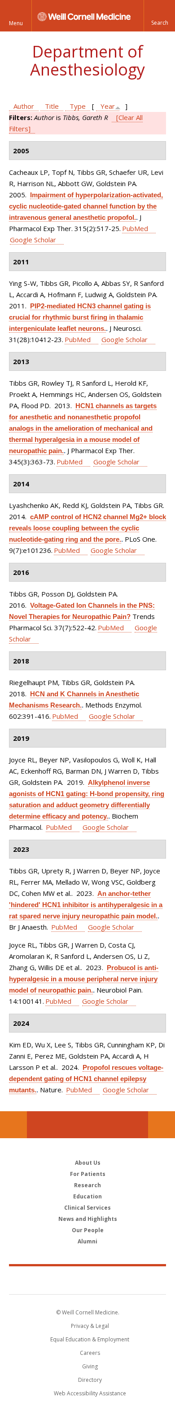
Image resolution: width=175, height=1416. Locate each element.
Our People (88, 1230)
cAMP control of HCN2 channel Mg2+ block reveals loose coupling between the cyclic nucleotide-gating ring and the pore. (87, 528)
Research (87, 1185)
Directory (90, 1380)
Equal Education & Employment (89, 1339)
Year (108, 106)
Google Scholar (33, 239)
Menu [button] (16, 23)
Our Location (13, 1124)
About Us (88, 1163)
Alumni (87, 1241)
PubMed (135, 228)
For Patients (87, 1174)
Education (87, 1196)
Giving (90, 1366)
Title (52, 106)
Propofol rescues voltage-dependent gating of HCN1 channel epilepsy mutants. (86, 1079)
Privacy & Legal (90, 1326)
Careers (90, 1353)
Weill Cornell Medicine (87, 1279)
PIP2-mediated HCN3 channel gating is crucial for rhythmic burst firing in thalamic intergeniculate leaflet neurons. (80, 317)
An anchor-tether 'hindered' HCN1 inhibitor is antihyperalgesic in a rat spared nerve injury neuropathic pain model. (85, 905)
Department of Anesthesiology (87, 60)
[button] (159, 15)
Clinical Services (87, 1207)
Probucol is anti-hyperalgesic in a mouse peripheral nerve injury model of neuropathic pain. (83, 979)
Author (23, 106)
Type (78, 106)
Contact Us (161, 1124)
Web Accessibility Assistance (90, 1393)
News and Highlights (87, 1219)
